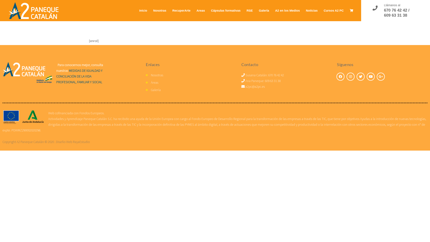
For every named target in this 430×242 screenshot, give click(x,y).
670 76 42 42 (276, 75)
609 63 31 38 (273, 81)
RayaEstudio (81, 142)
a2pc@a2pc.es (255, 86)
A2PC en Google (381, 77)
